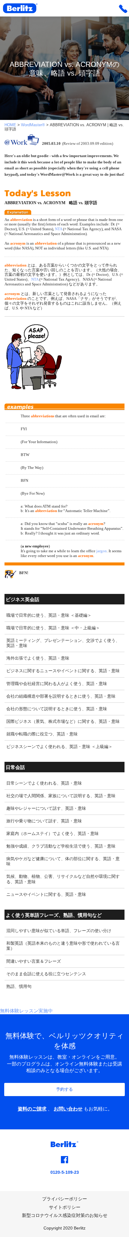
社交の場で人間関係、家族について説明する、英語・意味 (61, 795)
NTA (58, 229)
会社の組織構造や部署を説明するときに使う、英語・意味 (61, 696)
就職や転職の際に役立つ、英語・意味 (42, 734)
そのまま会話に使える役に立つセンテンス (46, 973)
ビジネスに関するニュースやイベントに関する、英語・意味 (63, 670)
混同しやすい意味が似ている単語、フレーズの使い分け (58, 930)
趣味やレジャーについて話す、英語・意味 (46, 808)
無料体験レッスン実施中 (26, 1010)
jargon (101, 551)
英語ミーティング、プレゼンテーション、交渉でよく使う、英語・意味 (63, 643)
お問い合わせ (68, 1108)
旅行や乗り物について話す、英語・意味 (44, 820)
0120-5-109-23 (64, 1172)
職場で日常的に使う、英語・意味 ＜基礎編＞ (49, 615)
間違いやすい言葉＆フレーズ (33, 961)
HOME (10, 125)
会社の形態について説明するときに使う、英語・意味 (56, 708)
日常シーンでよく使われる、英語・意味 (44, 783)
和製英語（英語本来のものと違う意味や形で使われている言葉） (63, 946)
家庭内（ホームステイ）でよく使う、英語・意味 (52, 833)
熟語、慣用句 (19, 986)
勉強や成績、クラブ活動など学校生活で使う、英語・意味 (61, 846)
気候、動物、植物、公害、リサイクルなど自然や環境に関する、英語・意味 (63, 879)
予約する (64, 1089)
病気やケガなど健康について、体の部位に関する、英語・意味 (63, 861)
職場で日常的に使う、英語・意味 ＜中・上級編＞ (53, 627)
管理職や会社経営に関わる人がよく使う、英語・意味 (56, 683)
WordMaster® (33, 125)
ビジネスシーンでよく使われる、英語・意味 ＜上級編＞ (59, 746)
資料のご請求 (32, 1108)
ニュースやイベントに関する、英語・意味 (46, 894)
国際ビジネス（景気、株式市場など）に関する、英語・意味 (63, 721)
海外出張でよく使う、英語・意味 (37, 658)
